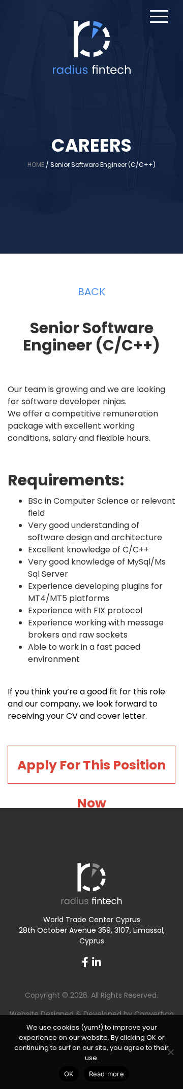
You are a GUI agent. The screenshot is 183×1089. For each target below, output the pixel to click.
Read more (106, 1074)
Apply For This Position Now (91, 770)
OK (69, 1074)
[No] (170, 1052)
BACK (91, 292)
